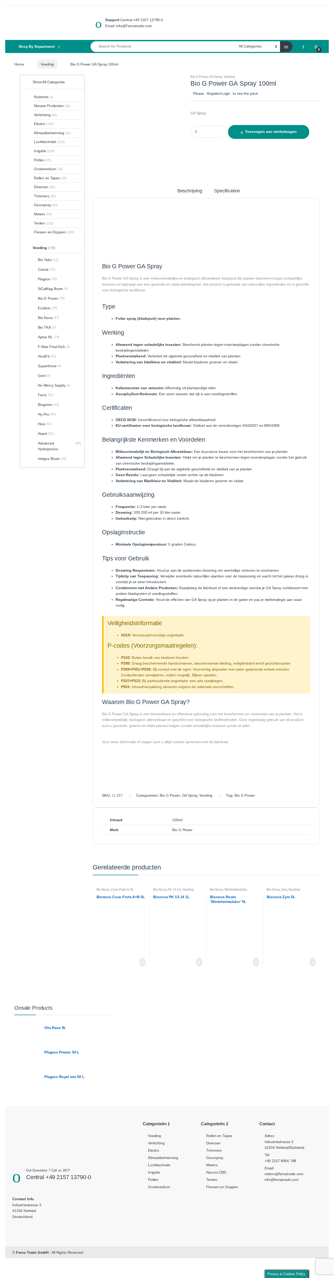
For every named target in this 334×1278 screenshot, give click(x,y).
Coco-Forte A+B (122, 889)
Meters (43, 214)
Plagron (47, 279)
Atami (46, 433)
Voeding (47, 64)
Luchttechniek (49, 142)
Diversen (44, 187)
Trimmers (45, 196)
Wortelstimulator (235, 889)
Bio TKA (47, 327)
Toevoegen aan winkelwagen (271, 131)
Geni (44, 376)
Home (19, 64)
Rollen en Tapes (50, 178)
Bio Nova (103, 889)
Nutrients (43, 97)
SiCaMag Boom (53, 289)
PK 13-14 (174, 889)
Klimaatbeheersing (52, 133)
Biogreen (48, 405)
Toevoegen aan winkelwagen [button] (135, 962)
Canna (46, 269)
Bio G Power (198, 77)
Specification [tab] (227, 190)
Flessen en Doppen (54, 232)
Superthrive (49, 366)
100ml (177, 820)
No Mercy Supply (54, 385)
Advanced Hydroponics (59, 446)
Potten (42, 160)
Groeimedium (48, 169)
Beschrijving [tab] (189, 190)
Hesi (45, 424)
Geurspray (46, 205)
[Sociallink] (19, 1227)
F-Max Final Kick (54, 347)
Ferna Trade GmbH (32, 1252)
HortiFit (47, 356)
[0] (316, 46)
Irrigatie (44, 151)
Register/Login (218, 93)
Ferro (45, 395)
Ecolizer (47, 308)
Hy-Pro (47, 414)
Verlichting (45, 115)
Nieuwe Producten (52, 106)
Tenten (43, 223)
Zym (284, 889)
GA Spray (215, 77)
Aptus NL (48, 337)
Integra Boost (52, 459)
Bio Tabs (48, 260)
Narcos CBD (216, 1172)
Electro (43, 124)
